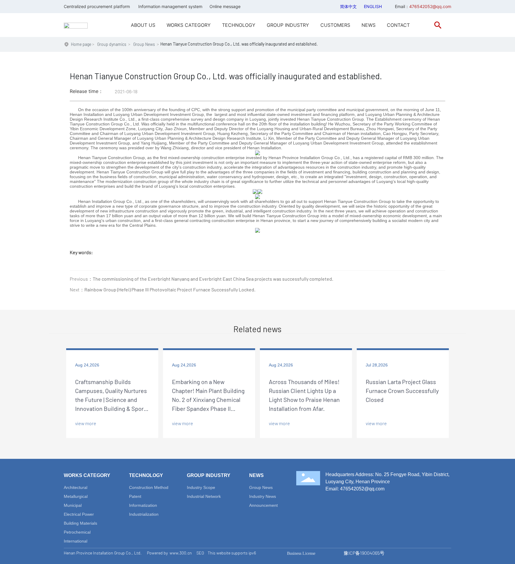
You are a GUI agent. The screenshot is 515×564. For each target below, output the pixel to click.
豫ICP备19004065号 (364, 553)
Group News (144, 44)
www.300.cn (181, 552)
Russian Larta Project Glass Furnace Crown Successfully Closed (402, 390)
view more (85, 423)
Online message (225, 6)
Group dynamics (111, 44)
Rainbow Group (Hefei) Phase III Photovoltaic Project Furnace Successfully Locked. (169, 289)
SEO (200, 552)
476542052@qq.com (362, 488)
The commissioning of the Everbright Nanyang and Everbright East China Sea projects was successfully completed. (213, 279)
